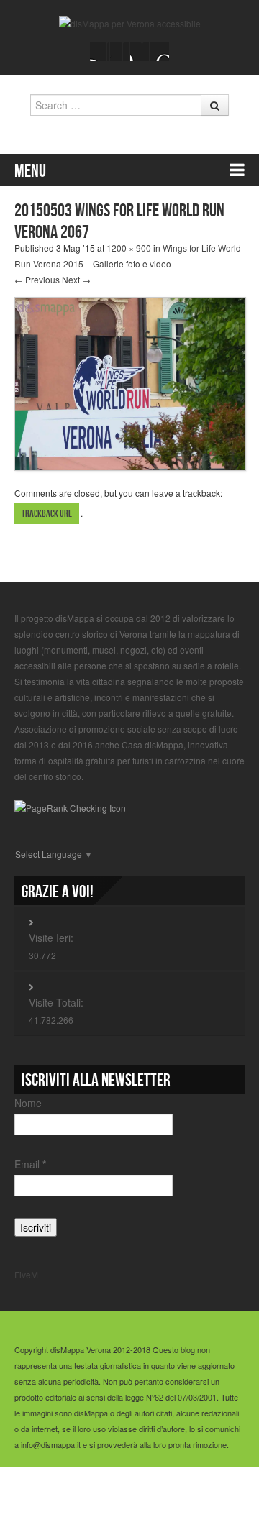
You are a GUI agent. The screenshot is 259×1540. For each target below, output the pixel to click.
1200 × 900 (128, 248)
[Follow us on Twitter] (119, 51)
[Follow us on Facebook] (99, 51)
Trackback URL (47, 514)
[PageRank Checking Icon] (70, 806)
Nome (28, 1103)
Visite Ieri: (51, 937)
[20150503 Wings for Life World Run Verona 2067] (130, 382)
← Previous (37, 279)
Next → (76, 279)
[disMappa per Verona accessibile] (130, 22)
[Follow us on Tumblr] (159, 51)
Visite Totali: (56, 1002)
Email (30, 1164)
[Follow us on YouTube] (139, 51)
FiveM (26, 1274)
